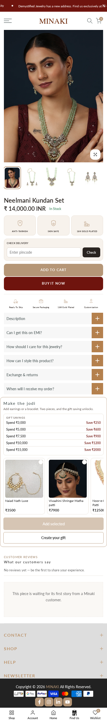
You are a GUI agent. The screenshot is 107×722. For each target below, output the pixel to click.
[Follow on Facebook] (39, 702)
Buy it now (53, 283)
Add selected (54, 523)
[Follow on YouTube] (67, 702)
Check (91, 252)
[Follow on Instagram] (48, 702)
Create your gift (53, 537)
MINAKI (52, 687)
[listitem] (24, 486)
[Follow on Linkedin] (58, 702)
